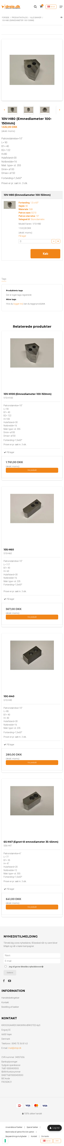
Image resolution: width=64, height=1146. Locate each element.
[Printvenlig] (61, 17)
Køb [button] (45, 253)
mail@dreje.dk (14, 1048)
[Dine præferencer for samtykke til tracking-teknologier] (5, 1141)
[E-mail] (32, 961)
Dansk (52, 7)
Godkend (10, 973)
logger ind (18, 304)
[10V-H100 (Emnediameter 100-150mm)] (32, 361)
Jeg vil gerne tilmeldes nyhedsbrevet (29, 966)
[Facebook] (5, 981)
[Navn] (32, 955)
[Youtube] (11, 981)
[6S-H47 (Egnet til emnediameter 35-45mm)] (32, 809)
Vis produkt (32, 470)
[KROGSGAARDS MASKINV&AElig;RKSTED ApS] (10, 7)
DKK (57, 1141)
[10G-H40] (32, 664)
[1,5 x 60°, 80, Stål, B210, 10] (10, 205)
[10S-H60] (32, 517)
